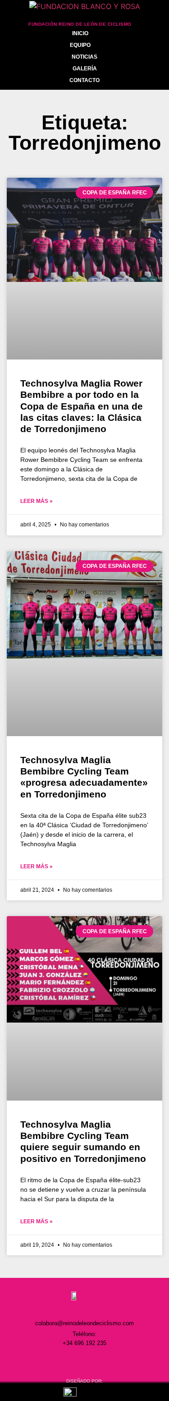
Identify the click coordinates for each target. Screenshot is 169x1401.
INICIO (80, 33)
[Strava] (122, 1360)
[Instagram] (46, 1360)
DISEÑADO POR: (84, 1380)
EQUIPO (80, 45)
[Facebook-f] (65, 1360)
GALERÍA (85, 68)
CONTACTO (84, 80)
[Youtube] (103, 1360)
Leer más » (36, 501)
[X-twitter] (84, 1360)
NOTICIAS (84, 57)
